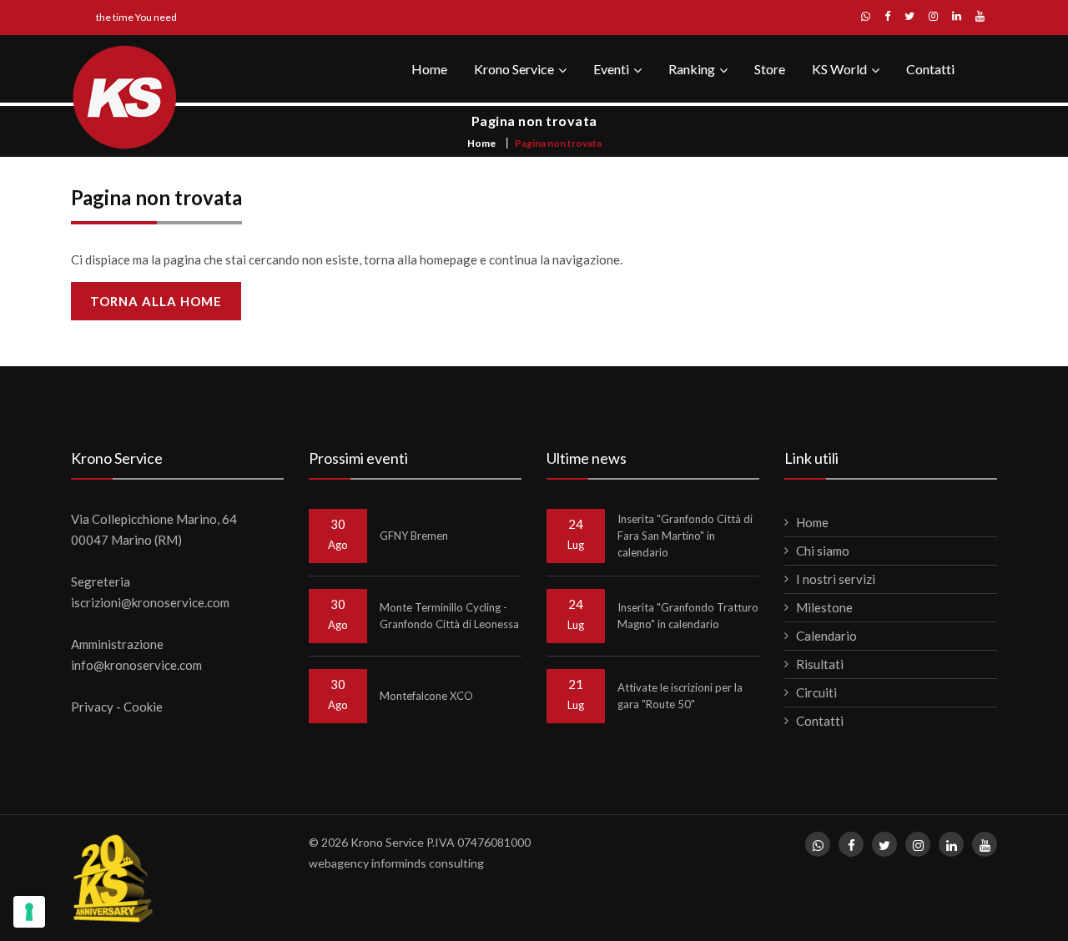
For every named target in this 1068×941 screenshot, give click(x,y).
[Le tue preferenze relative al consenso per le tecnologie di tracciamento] (29, 912)
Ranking (691, 69)
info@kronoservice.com (136, 664)
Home (429, 69)
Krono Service (514, 69)
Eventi (611, 69)
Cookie (143, 706)
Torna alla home (156, 301)
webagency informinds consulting (396, 863)
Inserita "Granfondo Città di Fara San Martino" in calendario (685, 535)
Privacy (92, 706)
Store (769, 69)
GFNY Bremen (414, 535)
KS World (839, 69)
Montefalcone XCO (426, 695)
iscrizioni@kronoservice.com (150, 602)
